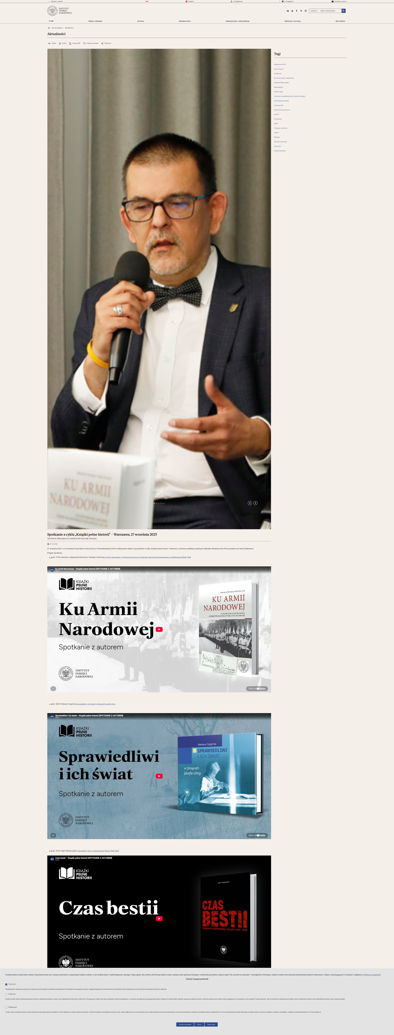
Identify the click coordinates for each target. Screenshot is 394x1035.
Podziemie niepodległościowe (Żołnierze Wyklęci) (290, 96)
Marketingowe (12, 1007)
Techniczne (12, 984)
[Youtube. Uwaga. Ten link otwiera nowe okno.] (292, 11)
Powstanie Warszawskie (281, 82)
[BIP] (146, 1)
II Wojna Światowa (280, 151)
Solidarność (278, 73)
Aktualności (69, 28)
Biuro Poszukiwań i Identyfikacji (284, 78)
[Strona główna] (52, 11)
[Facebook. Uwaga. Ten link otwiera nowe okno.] (297, 11)
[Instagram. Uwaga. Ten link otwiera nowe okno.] (306, 11)
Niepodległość (278, 87)
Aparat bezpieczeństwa (281, 101)
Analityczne (12, 994)
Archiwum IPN (278, 105)
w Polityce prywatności (371, 975)
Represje (277, 137)
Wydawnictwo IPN (280, 64)
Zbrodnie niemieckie (280, 142)
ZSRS (276, 123)
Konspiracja (278, 119)
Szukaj (343, 11)
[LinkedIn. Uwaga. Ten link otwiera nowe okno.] (288, 11)
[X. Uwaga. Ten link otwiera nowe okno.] (301, 11)
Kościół (276, 114)
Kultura (276, 132)
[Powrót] (255, 636)
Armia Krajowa (278, 69)
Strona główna (57, 28)
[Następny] (250, 636)
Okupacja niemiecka (280, 128)
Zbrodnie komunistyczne (282, 110)
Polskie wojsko (278, 92)
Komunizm (277, 146)
